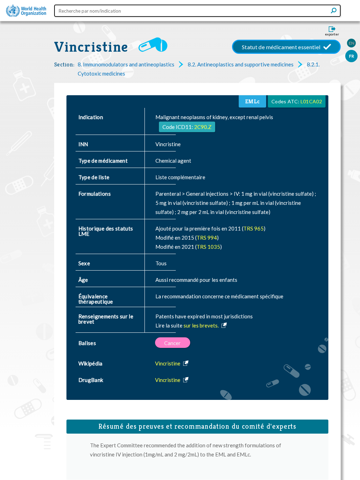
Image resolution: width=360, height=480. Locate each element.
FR (351, 56)
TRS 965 (253, 228)
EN (351, 43)
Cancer (172, 343)
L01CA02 (311, 101)
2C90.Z (203, 127)
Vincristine (91, 47)
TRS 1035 (208, 247)
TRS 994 (207, 237)
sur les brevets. (202, 325)
